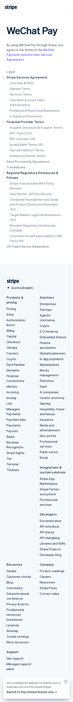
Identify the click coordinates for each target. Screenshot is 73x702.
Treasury (12, 470)
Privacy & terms (17, 604)
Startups (46, 310)
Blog (9, 582)
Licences (12, 625)
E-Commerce (49, 331)
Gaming (45, 403)
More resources (17, 642)
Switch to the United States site (30, 692)
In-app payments (52, 359)
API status (47, 532)
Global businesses (52, 353)
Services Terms (21, 94)
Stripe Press (48, 588)
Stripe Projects (50, 549)
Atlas (10, 314)
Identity (11, 386)
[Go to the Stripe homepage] (11, 281)
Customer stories (18, 577)
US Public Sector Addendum (27, 246)
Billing (10, 331)
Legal (10, 72)
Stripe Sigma (15, 453)
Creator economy (52, 398)
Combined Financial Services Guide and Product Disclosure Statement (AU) (34, 204)
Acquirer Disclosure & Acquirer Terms (36, 127)
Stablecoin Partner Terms (28, 156)
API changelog (50, 538)
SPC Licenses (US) (22, 139)
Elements (13, 370)
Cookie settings (17, 636)
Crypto (11, 359)
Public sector (49, 452)
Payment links (16, 420)
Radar (10, 437)
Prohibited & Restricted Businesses (35, 110)
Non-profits (48, 436)
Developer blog (50, 555)
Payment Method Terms (27, 150)
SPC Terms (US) (21, 133)
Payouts (12, 431)
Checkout (13, 342)
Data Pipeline (15, 365)
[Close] (65, 682)
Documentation (51, 521)
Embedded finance (53, 337)
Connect (12, 353)
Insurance (46, 420)
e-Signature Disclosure (26, 116)
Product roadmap (52, 571)
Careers (45, 577)
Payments (13, 425)
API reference (49, 526)
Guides (11, 571)
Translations (16, 167)
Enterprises (48, 304)
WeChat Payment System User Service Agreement (30, 55)
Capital (11, 336)
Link (9, 403)
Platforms (47, 381)
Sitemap (12, 631)
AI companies (49, 392)
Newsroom (47, 582)
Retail (44, 458)
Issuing (11, 398)
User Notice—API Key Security (31, 194)
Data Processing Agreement (27, 161)
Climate (11, 348)
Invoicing (12, 392)
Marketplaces (49, 365)
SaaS (43, 386)
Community (14, 588)
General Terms (20, 89)
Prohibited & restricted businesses (15, 614)
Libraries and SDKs (53, 543)
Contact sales (49, 594)
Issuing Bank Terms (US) (27, 144)
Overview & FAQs (22, 83)
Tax (9, 458)
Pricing (11, 309)
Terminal (12, 464)
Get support (15, 658)
